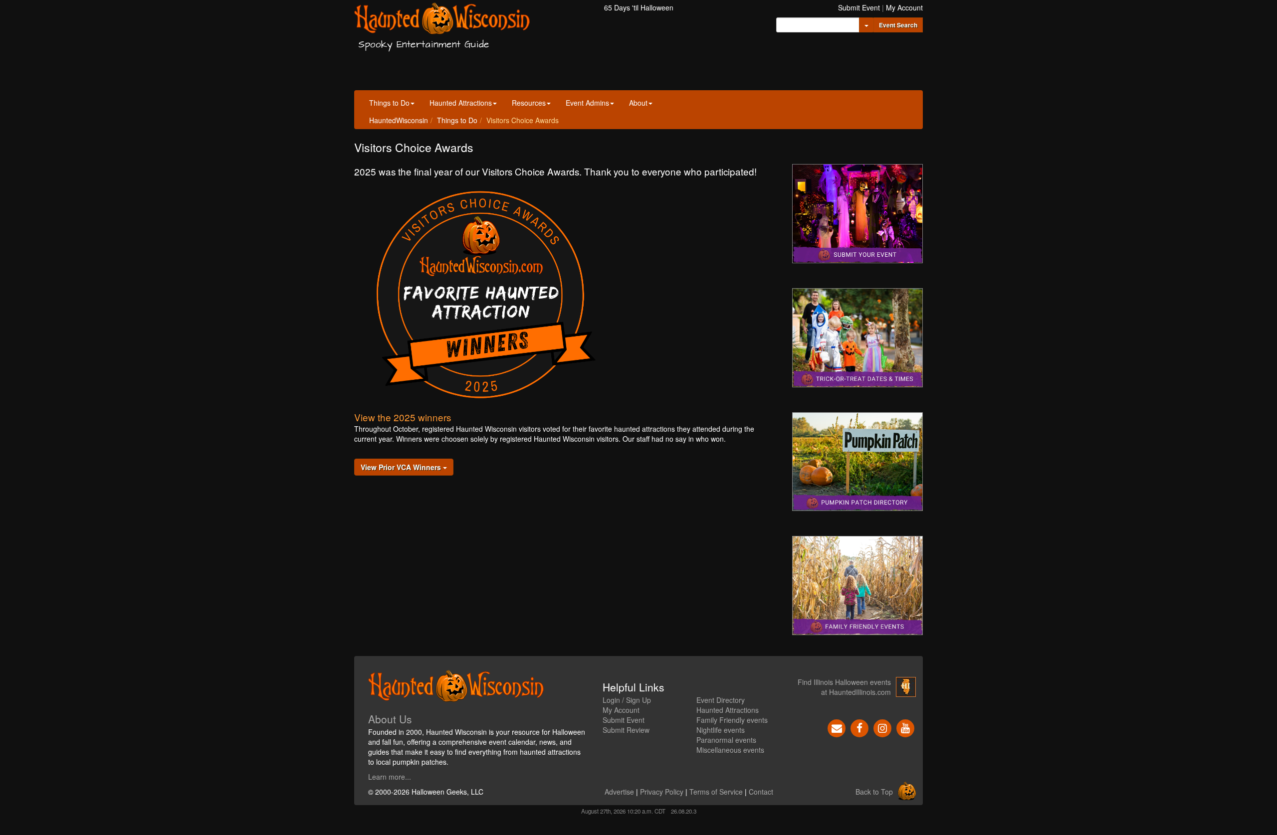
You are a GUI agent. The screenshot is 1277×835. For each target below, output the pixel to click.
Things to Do (389, 103)
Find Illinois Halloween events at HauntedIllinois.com (844, 687)
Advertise (619, 792)
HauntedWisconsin (398, 120)
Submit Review (626, 730)
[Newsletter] (836, 727)
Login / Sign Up (627, 700)
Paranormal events (726, 740)
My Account (904, 7)
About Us (390, 718)
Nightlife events (720, 730)
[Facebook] (859, 727)
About (638, 103)
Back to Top (874, 792)
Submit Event (859, 7)
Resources (529, 103)
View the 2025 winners (402, 417)
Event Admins (587, 103)
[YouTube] (905, 727)
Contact (761, 792)
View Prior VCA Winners (402, 467)
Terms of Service (716, 792)
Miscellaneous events (730, 750)
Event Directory (720, 700)
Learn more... (389, 777)
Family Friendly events (732, 720)
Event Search (898, 24)
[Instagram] (882, 727)
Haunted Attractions (460, 103)
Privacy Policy (661, 792)
